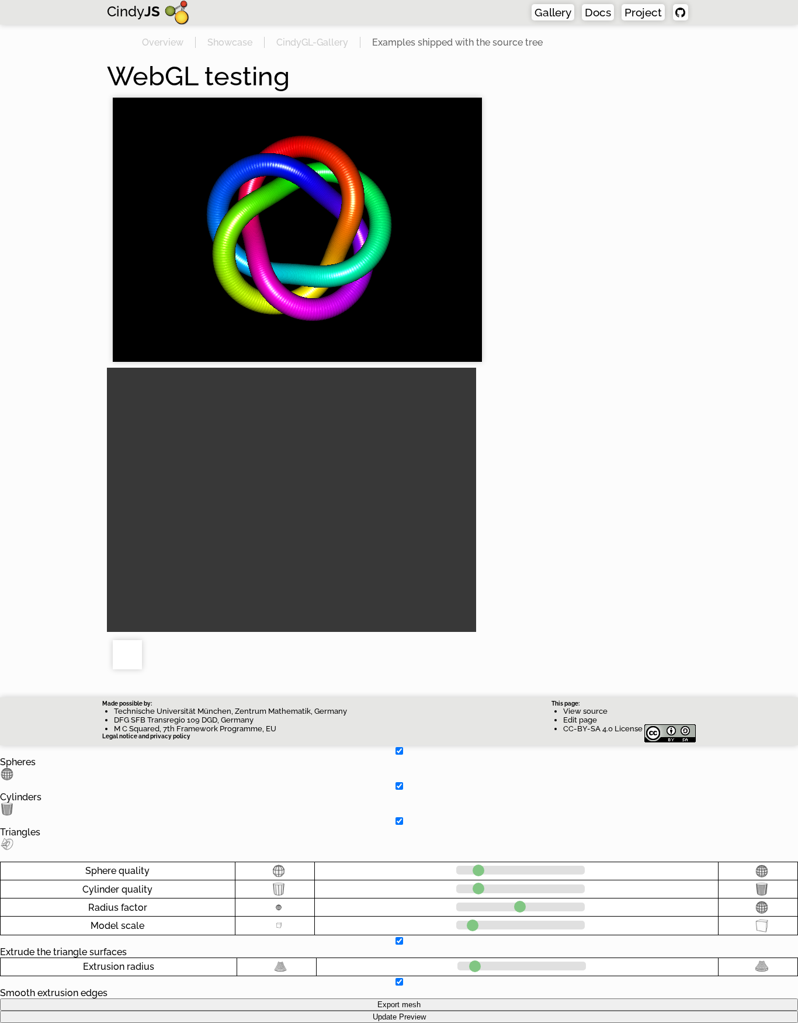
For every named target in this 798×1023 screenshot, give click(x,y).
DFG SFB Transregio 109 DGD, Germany (184, 720)
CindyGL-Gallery (312, 42)
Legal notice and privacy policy (146, 736)
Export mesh (399, 1004)
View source (585, 711)
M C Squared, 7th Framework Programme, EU (195, 728)
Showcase (229, 42)
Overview (162, 42)
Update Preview (399, 1016)
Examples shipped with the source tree (457, 42)
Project (643, 12)
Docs (598, 12)
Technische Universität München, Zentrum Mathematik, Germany (230, 711)
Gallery (553, 12)
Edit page (580, 720)
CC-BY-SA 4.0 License (603, 728)
